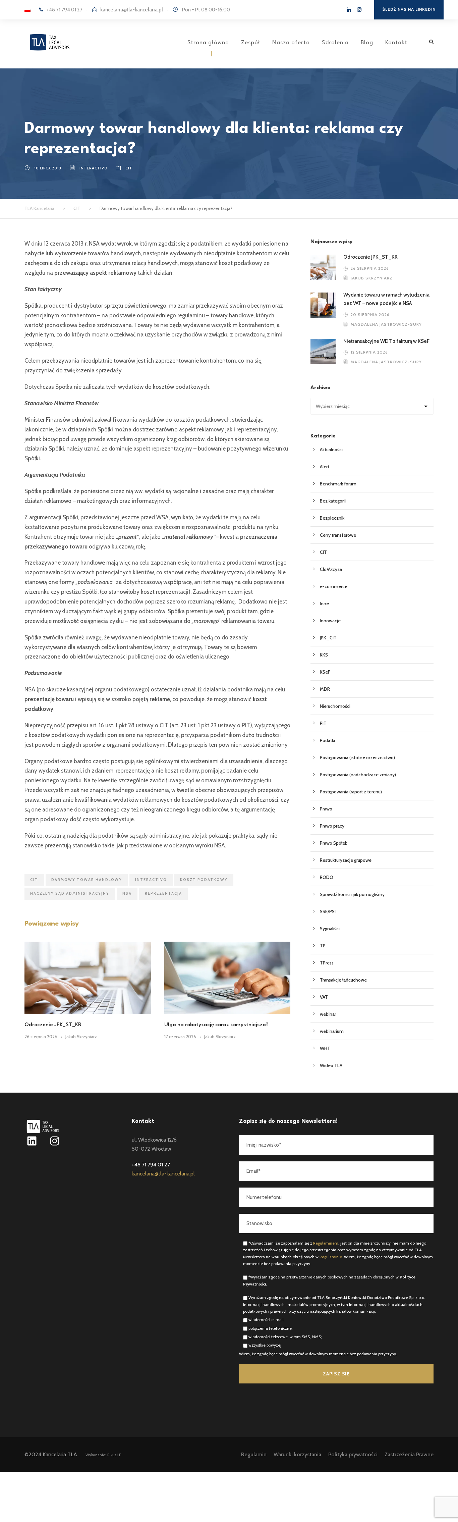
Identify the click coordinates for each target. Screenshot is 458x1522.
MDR (325, 689)
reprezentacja (163, 893)
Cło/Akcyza (331, 569)
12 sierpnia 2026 (369, 352)
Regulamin (254, 1454)
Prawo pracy (332, 826)
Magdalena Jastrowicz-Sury (386, 324)
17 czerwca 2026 (180, 1036)
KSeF (325, 672)
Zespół (250, 43)
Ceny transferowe (338, 535)
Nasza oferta (291, 43)
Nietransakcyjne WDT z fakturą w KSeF (387, 341)
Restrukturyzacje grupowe (345, 860)
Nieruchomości (335, 706)
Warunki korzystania (297, 1454)
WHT (325, 1048)
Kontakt (396, 43)
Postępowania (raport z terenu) (351, 792)
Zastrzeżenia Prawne (409, 1454)
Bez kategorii (333, 501)
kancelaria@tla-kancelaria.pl (131, 10)
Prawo (326, 809)
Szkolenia (335, 43)
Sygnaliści (330, 929)
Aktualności (331, 450)
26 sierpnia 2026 (40, 1036)
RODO (326, 877)
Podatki (327, 740)
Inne (324, 603)
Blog (367, 43)
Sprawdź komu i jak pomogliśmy (352, 894)
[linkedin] (349, 10)
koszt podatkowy (204, 879)
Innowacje (330, 621)
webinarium (332, 1031)
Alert (324, 467)
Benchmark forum (338, 484)
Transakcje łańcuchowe (343, 980)
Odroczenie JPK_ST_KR (53, 1025)
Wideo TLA (331, 1065)
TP (323, 946)
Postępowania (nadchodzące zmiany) (358, 775)
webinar (328, 1014)
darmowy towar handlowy (86, 879)
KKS (324, 655)
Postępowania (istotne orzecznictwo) (357, 757)
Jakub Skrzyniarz (81, 1036)
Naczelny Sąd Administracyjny (69, 893)
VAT (324, 997)
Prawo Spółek (333, 843)
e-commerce (333, 586)
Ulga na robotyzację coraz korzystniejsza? (216, 1025)
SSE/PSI (328, 911)
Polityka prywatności (353, 1454)
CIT (128, 168)
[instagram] (359, 10)
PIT (323, 723)
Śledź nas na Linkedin (409, 9)
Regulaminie (331, 1256)
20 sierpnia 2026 (370, 314)
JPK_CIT (328, 638)
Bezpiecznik (332, 518)
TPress (327, 963)
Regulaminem (325, 1243)
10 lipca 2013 (47, 168)
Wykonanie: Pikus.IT (103, 1455)
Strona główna (208, 43)
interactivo (93, 168)
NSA (127, 893)
